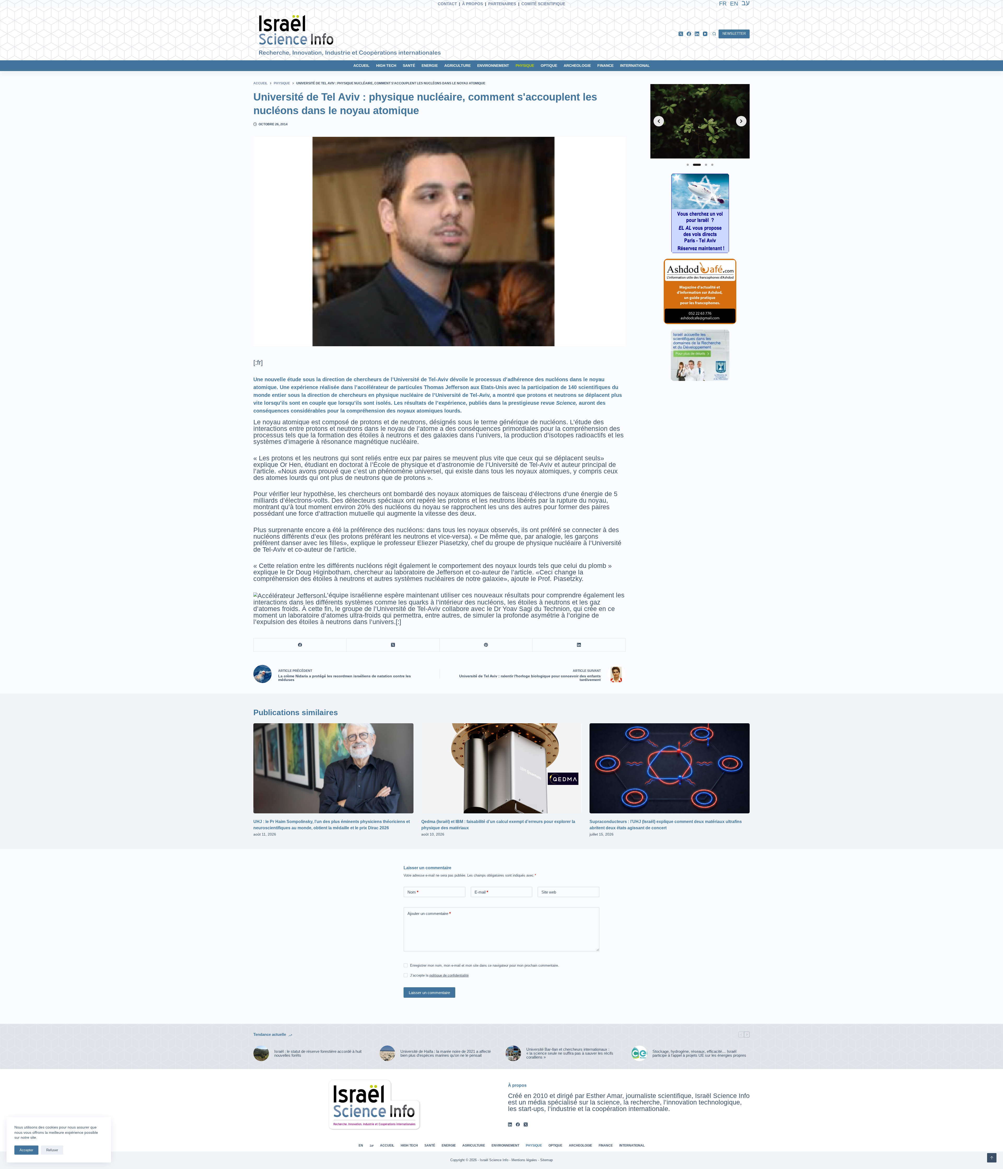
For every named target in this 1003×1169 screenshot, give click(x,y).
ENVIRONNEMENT (493, 65)
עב (372, 1145)
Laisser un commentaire (429, 992)
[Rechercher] (714, 34)
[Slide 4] (712, 165)
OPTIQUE (549, 65)
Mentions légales (524, 1160)
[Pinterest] (486, 645)
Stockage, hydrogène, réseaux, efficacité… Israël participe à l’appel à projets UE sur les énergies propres (699, 1053)
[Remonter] (991, 1157)
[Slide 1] (688, 165)
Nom (412, 892)
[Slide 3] (706, 165)
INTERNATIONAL (635, 65)
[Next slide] (741, 121)
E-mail (481, 892)
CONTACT (447, 4)
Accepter (26, 1150)
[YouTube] (705, 34)
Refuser (52, 1150)
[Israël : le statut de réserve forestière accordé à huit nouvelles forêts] (261, 1053)
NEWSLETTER (734, 34)
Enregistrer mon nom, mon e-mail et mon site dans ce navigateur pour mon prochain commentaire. (484, 965)
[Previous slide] (659, 121)
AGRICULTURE (457, 65)
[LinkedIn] (697, 34)
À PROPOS (472, 4)
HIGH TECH (386, 65)
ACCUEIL (361, 65)
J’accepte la (439, 975)
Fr (723, 3)
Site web (548, 892)
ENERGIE (430, 65)
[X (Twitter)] (681, 34)
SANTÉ (409, 65)
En (734, 3)
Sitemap (546, 1160)
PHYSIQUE (525, 65)
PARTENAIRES (502, 4)
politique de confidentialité (449, 975)
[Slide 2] (697, 165)
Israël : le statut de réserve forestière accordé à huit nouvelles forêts (317, 1053)
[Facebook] (689, 34)
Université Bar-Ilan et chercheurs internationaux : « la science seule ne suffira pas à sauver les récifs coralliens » (569, 1053)
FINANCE (605, 65)
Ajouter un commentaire (429, 913)
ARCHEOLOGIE (577, 65)
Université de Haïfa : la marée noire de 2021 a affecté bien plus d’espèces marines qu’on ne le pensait (445, 1053)
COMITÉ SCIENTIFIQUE (543, 4)
